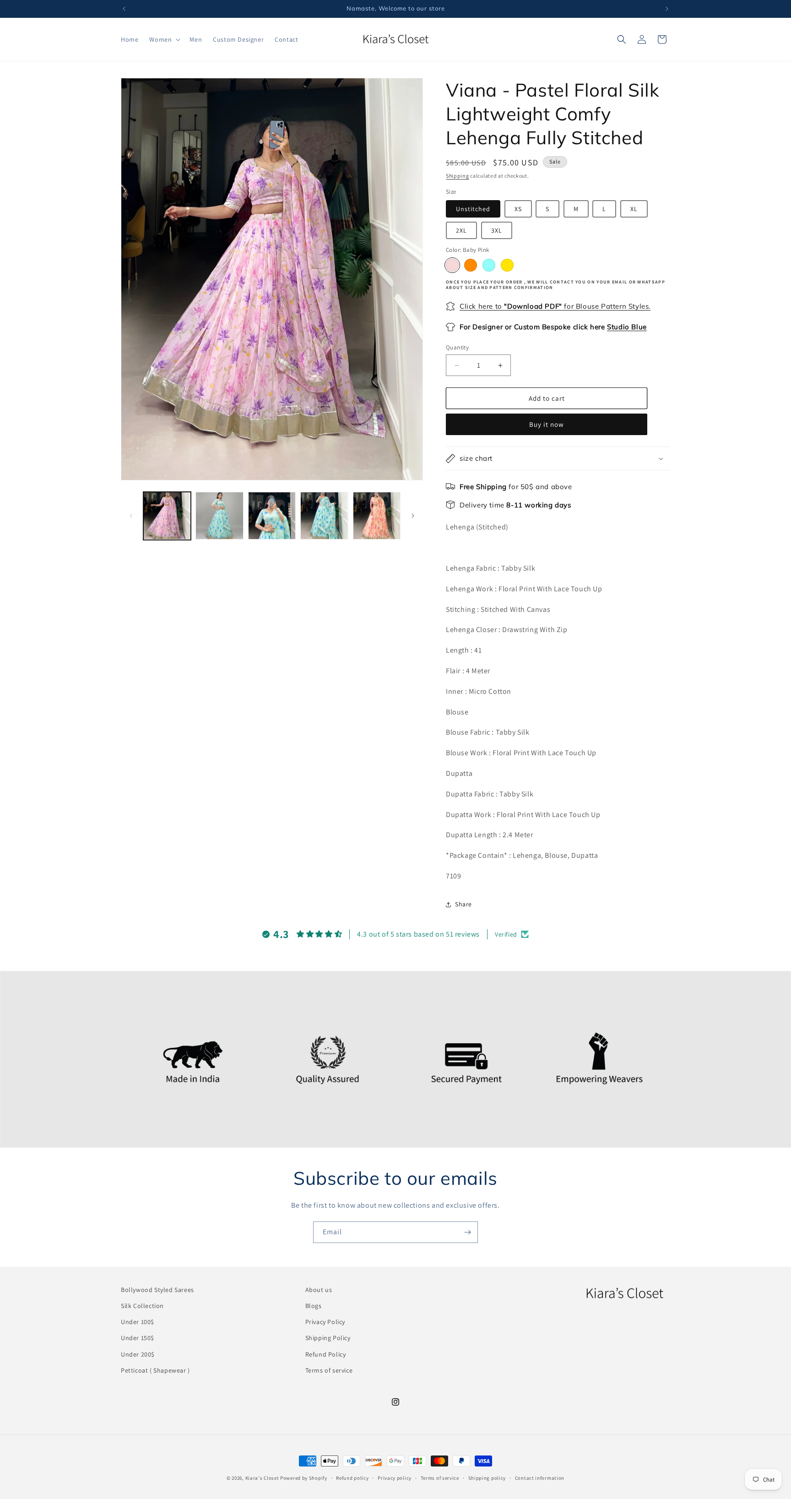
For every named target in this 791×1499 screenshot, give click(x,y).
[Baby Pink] (452, 265)
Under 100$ (137, 1322)
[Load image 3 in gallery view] (272, 516)
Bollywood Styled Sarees (157, 1290)
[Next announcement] (667, 8)
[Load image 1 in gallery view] (167, 516)
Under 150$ (137, 1338)
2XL (461, 230)
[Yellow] (507, 265)
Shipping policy (487, 1478)
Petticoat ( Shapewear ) (155, 1370)
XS (518, 209)
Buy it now (546, 424)
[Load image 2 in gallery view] (219, 516)
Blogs (313, 1306)
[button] (164, 39)
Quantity (457, 347)
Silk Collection (142, 1306)
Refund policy (352, 1478)
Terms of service (329, 1370)
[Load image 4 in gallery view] (324, 516)
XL (634, 209)
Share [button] (463, 904)
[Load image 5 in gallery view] (377, 516)
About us (318, 1290)
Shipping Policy (328, 1338)
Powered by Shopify (303, 1478)
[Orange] (470, 265)
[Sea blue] (488, 265)
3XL (496, 230)
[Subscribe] (467, 1232)
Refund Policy (325, 1354)
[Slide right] (413, 516)
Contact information (539, 1478)
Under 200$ (138, 1354)
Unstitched (473, 209)
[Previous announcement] (124, 8)
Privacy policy (395, 1478)
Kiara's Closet (262, 1478)
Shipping (457, 175)
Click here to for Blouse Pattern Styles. (555, 306)
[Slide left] (131, 516)
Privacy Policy (325, 1322)
